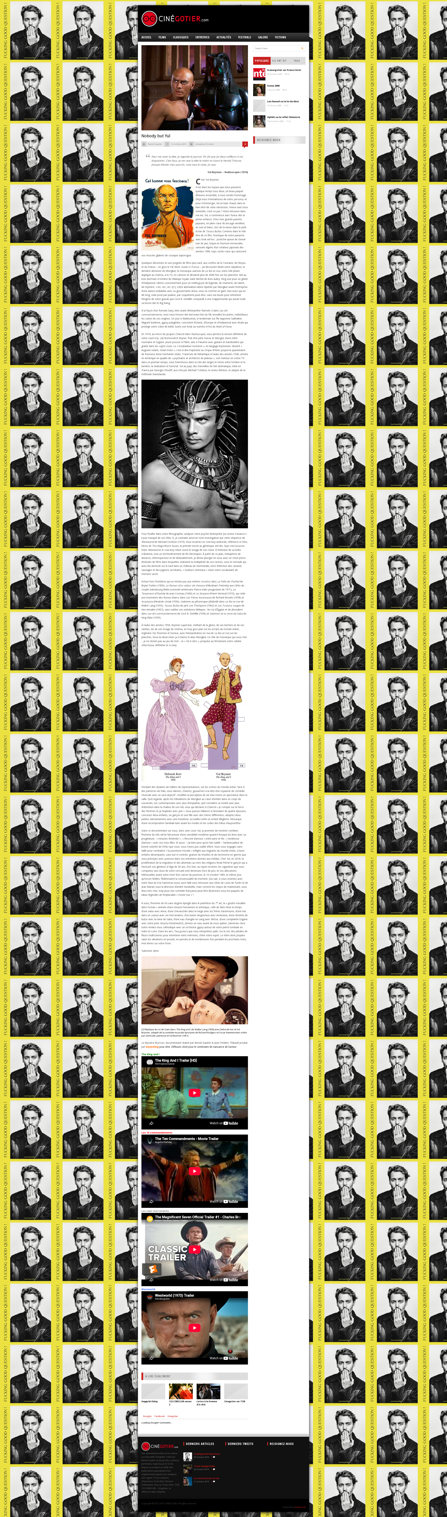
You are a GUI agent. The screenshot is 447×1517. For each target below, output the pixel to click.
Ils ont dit (279, 61)
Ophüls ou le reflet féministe (283, 117)
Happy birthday (149, 1401)
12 (285, 105)
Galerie (263, 37)
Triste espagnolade (204, 1466)
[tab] (147, 1416)
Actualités (224, 37)
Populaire (262, 61)
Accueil (146, 37)
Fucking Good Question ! (207, 1454)
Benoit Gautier (155, 144)
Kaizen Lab (300, 1507)
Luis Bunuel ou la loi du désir (283, 101)
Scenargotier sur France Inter (284, 70)
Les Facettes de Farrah (206, 1478)
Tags (297, 61)
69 (286, 74)
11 (287, 121)
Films (162, 37)
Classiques (181, 37)
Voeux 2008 (273, 85)
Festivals (244, 37)
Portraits (210, 144)
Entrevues (203, 37)
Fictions (280, 37)
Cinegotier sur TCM (234, 1401)
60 (283, 89)
